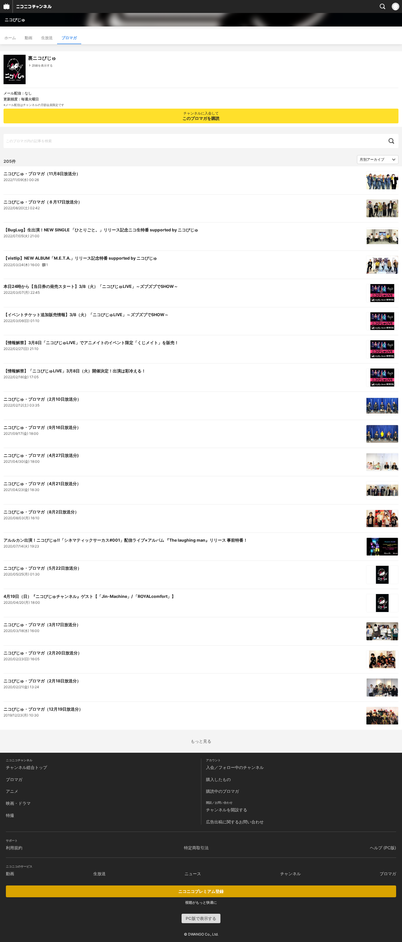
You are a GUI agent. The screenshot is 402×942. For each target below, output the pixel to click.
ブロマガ (69, 37)
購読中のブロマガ (222, 791)
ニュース (193, 873)
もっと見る (201, 741)
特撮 (10, 815)
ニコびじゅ (15, 19)
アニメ (12, 791)
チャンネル (290, 873)
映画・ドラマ (18, 803)
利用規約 (14, 847)
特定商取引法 (196, 847)
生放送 (47, 37)
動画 (28, 37)
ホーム (10, 37)
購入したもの (218, 779)
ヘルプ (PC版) (383, 847)
